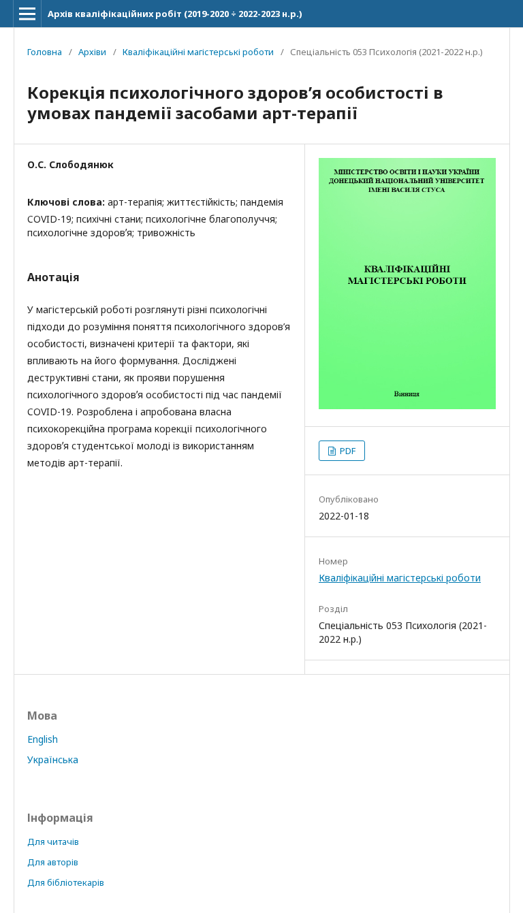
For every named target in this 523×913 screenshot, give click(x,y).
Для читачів (53, 841)
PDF (346, 451)
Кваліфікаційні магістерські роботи (198, 52)
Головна (44, 52)
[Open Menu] (27, 13)
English (42, 739)
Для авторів (52, 862)
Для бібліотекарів (65, 882)
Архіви (92, 52)
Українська (52, 759)
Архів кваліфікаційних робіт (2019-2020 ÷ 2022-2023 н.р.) (175, 13)
